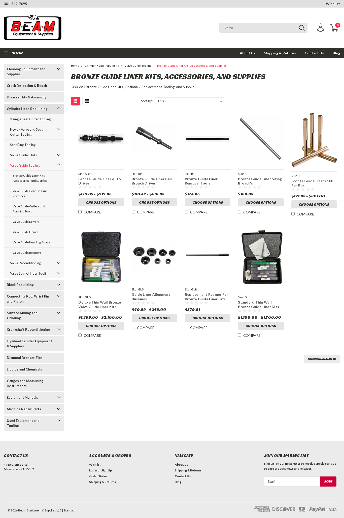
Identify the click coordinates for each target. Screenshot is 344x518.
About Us (247, 53)
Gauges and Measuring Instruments (25, 383)
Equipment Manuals (22, 397)
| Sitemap (68, 510)
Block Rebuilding (20, 285)
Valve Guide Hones (25, 232)
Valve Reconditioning (25, 263)
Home (75, 65)
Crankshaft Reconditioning (28, 329)
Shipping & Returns (280, 53)
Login (93, 470)
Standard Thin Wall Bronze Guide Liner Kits (258, 304)
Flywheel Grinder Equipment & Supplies (29, 343)
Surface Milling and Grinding (22, 315)
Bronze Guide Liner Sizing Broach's (260, 180)
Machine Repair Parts (24, 409)
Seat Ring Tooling (23, 145)
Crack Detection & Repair (27, 86)
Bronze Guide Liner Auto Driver (99, 180)
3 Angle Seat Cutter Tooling (30, 119)
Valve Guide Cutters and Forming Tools (29, 208)
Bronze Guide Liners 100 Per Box (312, 183)
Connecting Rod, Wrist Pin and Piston (28, 298)
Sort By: (147, 101)
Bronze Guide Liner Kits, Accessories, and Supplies (30, 178)
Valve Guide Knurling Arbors (32, 242)
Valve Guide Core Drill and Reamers (30, 193)
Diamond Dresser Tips (25, 358)
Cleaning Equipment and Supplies (26, 71)
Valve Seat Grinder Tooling (29, 273)
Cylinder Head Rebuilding (27, 109)
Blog (336, 53)
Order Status (98, 476)
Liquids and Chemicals (24, 369)
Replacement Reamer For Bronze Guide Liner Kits (206, 296)
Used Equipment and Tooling (23, 423)
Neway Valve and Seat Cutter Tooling (26, 131)
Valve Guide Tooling (25, 165)
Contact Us (314, 53)
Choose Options (101, 202)
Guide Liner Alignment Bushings (151, 296)
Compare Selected (322, 358)
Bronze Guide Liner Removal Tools (201, 180)
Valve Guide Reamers (27, 252)
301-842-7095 (15, 4)
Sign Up (106, 470)
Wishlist (333, 4)
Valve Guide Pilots (23, 155)
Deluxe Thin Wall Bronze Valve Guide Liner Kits (99, 304)
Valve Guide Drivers (26, 222)
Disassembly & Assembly (26, 97)
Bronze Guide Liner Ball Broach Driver (152, 180)
